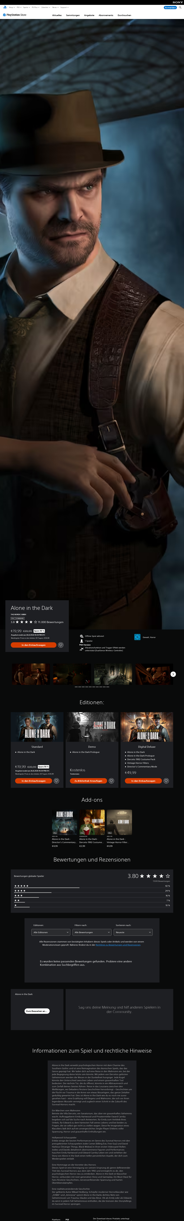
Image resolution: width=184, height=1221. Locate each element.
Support (63, 7)
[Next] (173, 674)
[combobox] (50, 932)
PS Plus (35, 7)
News (54, 7)
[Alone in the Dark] (31, 674)
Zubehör (44, 7)
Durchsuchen (124, 15)
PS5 (18, 7)
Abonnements (106, 15)
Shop (11, 7)
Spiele (25, 7)
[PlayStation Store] (15, 15)
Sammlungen (73, 15)
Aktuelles (57, 15)
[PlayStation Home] (5, 7)
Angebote (89, 15)
